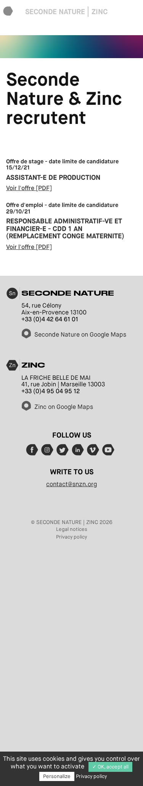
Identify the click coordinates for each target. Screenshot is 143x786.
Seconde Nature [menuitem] (55, 11)
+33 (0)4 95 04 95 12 (50, 391)
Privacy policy (71, 537)
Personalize (57, 776)
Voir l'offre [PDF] (29, 188)
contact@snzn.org (71, 484)
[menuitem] (8, 11)
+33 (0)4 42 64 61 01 (49, 319)
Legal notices (71, 529)
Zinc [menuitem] (100, 11)
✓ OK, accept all (110, 766)
